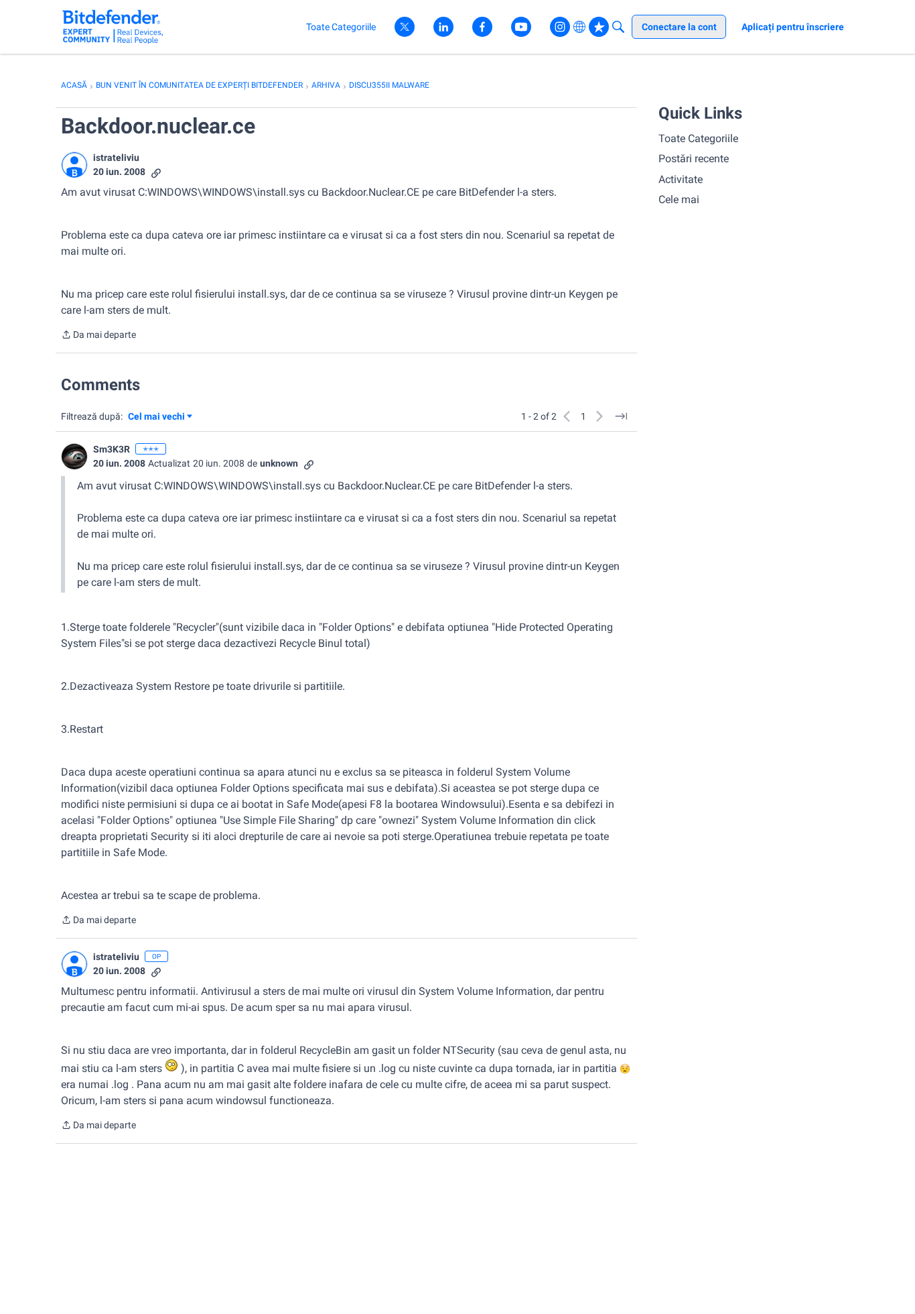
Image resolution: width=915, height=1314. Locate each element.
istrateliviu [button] (116, 157)
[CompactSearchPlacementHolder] (618, 27)
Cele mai (678, 199)
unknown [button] (279, 463)
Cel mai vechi (158, 417)
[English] (113, 26)
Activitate (680, 179)
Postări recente (693, 158)
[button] (74, 165)
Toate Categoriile (698, 138)
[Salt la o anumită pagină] (621, 416)
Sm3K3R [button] (111, 449)
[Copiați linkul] (156, 172)
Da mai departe (98, 336)
